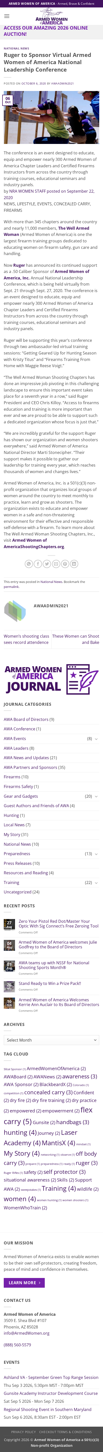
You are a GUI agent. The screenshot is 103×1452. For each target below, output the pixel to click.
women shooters (75, 1200)
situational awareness (30, 1180)
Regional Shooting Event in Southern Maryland (48, 1409)
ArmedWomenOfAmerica (56, 1068)
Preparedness (17, 853)
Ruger (19, 265)
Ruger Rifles (13, 1173)
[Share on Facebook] (38, 564)
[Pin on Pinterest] (65, 564)
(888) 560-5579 (17, 1345)
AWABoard (18, 1077)
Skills (65, 1180)
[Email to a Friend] (56, 564)
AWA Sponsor (21, 1084)
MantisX (58, 1142)
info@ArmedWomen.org (27, 1333)
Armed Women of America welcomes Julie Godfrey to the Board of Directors (58, 944)
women (20, 1198)
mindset (83, 1144)
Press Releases (18, 863)
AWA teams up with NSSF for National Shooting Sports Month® (54, 965)
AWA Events (15, 738)
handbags (72, 1122)
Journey (49, 1133)
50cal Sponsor (15, 1069)
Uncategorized (18, 892)
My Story (12, 834)
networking (50, 1154)
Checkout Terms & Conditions (65, 1432)
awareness (79, 1076)
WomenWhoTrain (25, 1208)
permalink (11, 586)
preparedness (51, 1164)
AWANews (47, 1077)
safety (33, 1172)
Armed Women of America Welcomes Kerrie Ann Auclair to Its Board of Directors (59, 1002)
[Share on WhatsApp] (29, 564)
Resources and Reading (26, 873)
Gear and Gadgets (21, 796)
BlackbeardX (56, 1084)
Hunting (11, 815)
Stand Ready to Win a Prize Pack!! (50, 983)
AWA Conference (19, 729)
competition (13, 1093)
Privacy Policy (23, 1432)
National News (17, 844)
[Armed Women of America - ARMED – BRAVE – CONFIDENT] (51, 16)
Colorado (81, 1085)
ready (69, 1164)
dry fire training (51, 1100)
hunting (20, 1132)
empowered (25, 1111)
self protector (65, 1172)
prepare (33, 1164)
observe (67, 1154)
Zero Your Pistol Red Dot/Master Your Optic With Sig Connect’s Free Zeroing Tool (58, 923)
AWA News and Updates (26, 757)
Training (11, 882)
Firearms (12, 777)
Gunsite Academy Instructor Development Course (51, 1393)
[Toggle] (96, 739)
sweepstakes (31, 1189)
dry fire (20, 1100)
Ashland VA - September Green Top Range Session (51, 1377)
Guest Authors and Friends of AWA (36, 805)
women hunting (49, 1200)
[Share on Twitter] (47, 564)
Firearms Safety (18, 786)
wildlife (87, 1189)
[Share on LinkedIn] (74, 564)
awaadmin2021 (62, 83)
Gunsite (44, 1122)
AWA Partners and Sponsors (30, 767)
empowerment (61, 1111)
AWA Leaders (16, 748)
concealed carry (48, 1092)
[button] (7, 16)
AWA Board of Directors (26, 719)
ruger (87, 1163)
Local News (14, 825)
